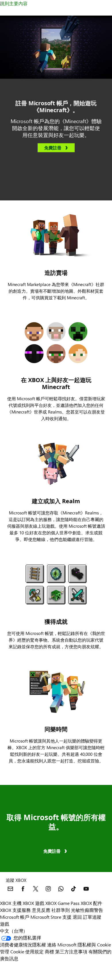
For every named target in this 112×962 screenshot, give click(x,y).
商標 (49, 951)
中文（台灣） (14, 931)
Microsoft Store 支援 (51, 917)
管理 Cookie (12, 951)
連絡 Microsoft (61, 945)
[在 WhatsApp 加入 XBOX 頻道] (60, 888)
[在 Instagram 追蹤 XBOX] (48, 888)
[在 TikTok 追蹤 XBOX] (73, 888)
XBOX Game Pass (62, 903)
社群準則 (60, 910)
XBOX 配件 (91, 903)
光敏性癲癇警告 (87, 910)
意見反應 (41, 910)
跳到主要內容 (14, 3)
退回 (77, 917)
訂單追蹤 (92, 917)
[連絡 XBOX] (10, 888)
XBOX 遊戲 (33, 903)
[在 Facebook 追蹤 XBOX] (23, 888)
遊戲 (4, 924)
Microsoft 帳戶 (14, 917)
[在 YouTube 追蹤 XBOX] (86, 888)
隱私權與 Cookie (94, 945)
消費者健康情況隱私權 (23, 945)
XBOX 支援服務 (15, 910)
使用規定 (34, 951)
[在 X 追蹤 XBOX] (35, 888)
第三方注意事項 (71, 951)
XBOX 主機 (11, 903)
